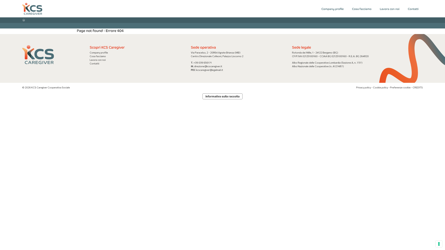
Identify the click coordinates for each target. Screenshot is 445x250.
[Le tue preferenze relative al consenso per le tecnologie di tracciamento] (439, 244)
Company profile (332, 8)
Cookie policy (381, 87)
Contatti (413, 8)
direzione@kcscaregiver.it (208, 66)
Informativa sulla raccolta (222, 96)
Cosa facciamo (361, 8)
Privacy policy (363, 87)
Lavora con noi (389, 8)
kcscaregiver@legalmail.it (209, 69)
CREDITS (418, 87)
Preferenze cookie (400, 87)
